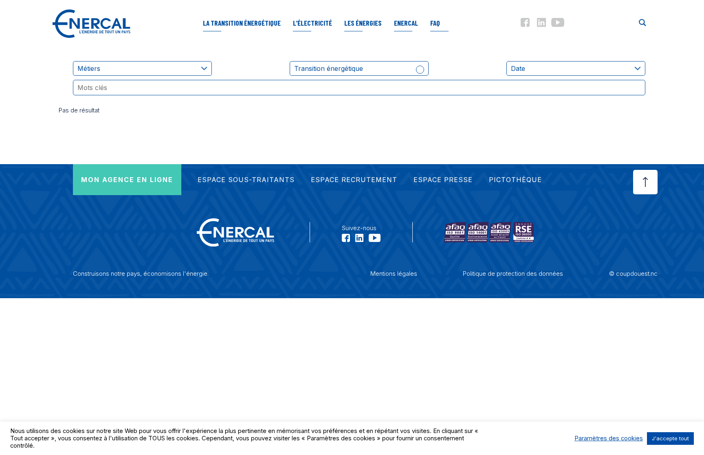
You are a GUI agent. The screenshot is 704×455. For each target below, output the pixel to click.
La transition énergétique (242, 23)
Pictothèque (515, 180)
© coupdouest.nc (633, 273)
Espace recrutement (354, 180)
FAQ (435, 23)
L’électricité (312, 23)
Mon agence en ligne (127, 180)
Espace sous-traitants (246, 180)
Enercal (406, 23)
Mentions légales (393, 273)
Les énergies (363, 23)
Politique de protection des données (513, 273)
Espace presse (443, 180)
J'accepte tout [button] (670, 438)
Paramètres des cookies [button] (608, 438)
